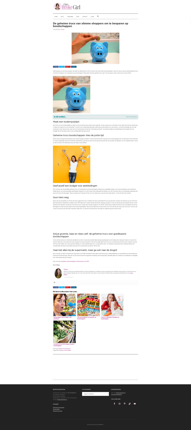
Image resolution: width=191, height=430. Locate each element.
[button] (98, 16)
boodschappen (67, 350)
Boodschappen (67, 348)
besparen (61, 350)
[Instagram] (54, 282)
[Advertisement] (95, 222)
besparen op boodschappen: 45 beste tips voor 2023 (75, 261)
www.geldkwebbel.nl (68, 277)
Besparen (61, 348)
